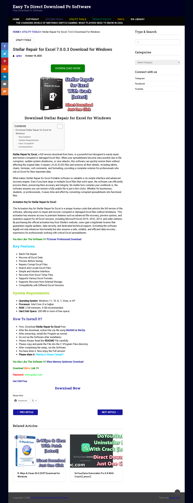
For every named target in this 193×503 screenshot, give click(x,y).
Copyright (32, 19)
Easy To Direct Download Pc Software (52, 7)
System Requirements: (29, 140)
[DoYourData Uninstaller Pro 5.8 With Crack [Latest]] (96, 451)
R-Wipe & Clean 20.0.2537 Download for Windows (38, 475)
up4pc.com (174, 498)
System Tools (54, 19)
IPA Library (138, 19)
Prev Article (26, 412)
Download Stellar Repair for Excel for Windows (34, 132)
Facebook (140, 84)
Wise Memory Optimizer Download (65, 361)
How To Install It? (26, 143)
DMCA (121, 19)
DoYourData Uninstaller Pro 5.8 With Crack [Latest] (94, 475)
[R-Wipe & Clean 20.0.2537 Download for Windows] (39, 451)
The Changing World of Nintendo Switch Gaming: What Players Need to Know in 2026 (69, 23)
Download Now (26, 147)
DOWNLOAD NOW (67, 68)
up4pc (19, 56)
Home (16, 19)
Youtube (139, 89)
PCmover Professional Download (64, 239)
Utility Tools (77, 19)
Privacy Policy (102, 19)
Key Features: (25, 137)
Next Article (109, 412)
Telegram (140, 78)
